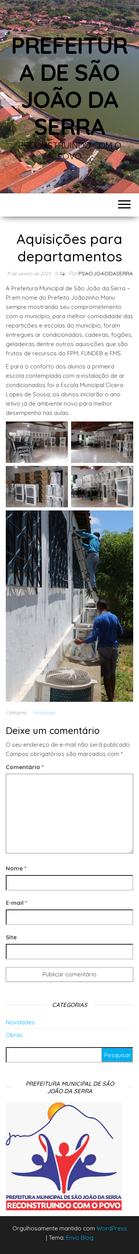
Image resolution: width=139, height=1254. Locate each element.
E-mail (16, 902)
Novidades (44, 712)
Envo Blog (79, 1237)
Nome (16, 868)
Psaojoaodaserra (105, 273)
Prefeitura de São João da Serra (69, 86)
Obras (14, 1035)
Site (11, 937)
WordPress (112, 1228)
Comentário (25, 767)
